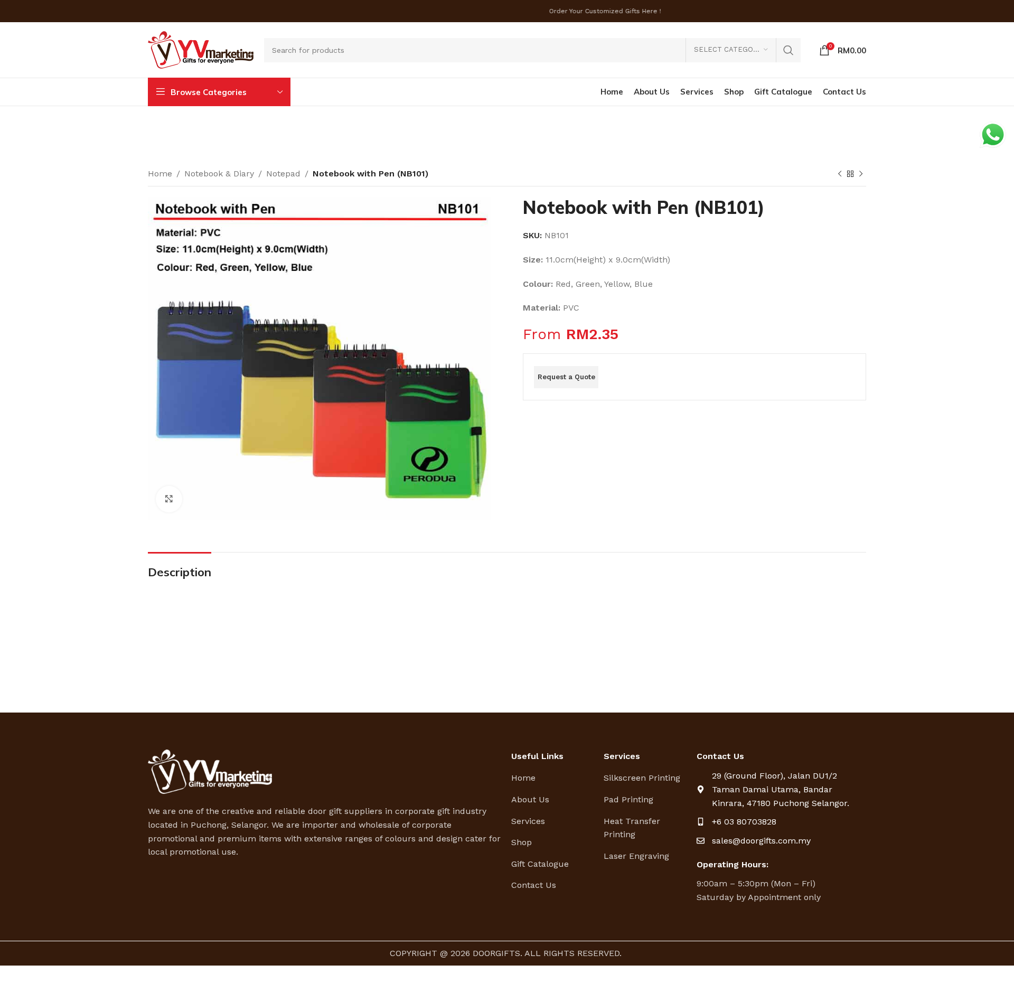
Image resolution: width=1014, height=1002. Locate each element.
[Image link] (210, 771)
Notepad (283, 173)
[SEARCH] (788, 50)
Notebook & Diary (219, 173)
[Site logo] (200, 49)
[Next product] (861, 174)
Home (160, 173)
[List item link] (553, 778)
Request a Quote (566, 377)
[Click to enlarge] (169, 499)
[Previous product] (839, 174)
